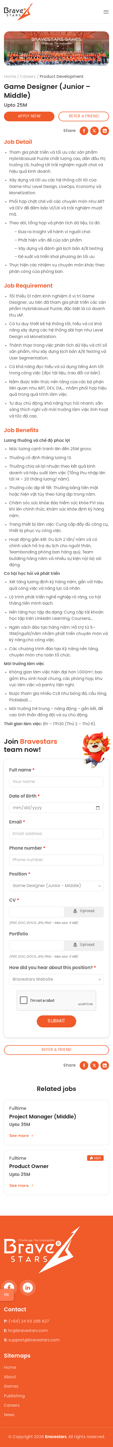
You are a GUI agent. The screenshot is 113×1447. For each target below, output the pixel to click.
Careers (12, 1406)
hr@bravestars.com (28, 1331)
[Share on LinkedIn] (104, 131)
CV (52, 905)
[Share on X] (94, 131)
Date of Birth (24, 796)
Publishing (14, 1396)
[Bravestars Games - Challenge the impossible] (19, 12)
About (10, 1377)
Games (11, 1387)
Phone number (27, 848)
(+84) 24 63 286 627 (28, 1321)
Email (17, 822)
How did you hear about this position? (52, 968)
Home (10, 77)
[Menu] (106, 11)
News (9, 1415)
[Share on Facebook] (84, 131)
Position (19, 874)
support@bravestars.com (34, 1341)
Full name (22, 770)
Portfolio (52, 939)
